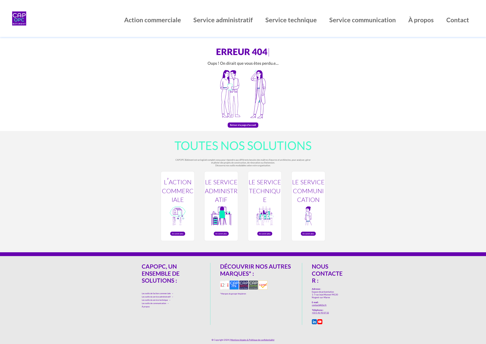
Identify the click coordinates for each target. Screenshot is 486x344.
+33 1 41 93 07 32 (320, 312)
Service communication (362, 20)
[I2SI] (224, 288)
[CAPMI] (234, 288)
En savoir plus (177, 234)
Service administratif (223, 20)
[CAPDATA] (243, 288)
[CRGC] (263, 288)
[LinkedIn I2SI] (314, 323)
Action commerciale (152, 20)
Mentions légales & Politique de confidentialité (252, 340)
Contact (457, 20)
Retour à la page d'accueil (243, 125)
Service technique (291, 20)
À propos (421, 20)
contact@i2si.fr (319, 305)
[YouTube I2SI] (319, 323)
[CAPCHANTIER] (253, 288)
